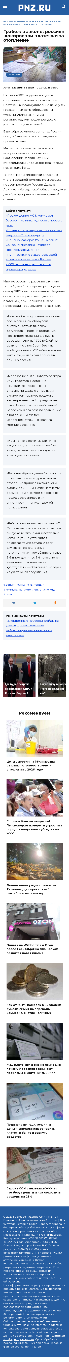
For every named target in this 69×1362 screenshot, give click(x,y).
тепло (10, 594)
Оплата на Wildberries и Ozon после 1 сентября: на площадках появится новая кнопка (32, 949)
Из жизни (19, 21)
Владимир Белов (23, 87)
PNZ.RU (7, 21)
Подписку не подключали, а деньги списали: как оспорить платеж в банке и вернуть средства (31, 1130)
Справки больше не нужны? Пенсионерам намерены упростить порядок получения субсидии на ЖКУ (34, 827)
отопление (33, 589)
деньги (10, 584)
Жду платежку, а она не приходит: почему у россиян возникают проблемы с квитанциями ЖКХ (34, 1069)
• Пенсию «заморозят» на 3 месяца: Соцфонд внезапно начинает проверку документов (32, 244)
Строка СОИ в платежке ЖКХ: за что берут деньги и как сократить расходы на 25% (34, 1192)
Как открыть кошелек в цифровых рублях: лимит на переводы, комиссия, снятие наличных (34, 1009)
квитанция (36, 584)
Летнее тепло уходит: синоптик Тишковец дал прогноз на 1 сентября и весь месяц (32, 889)
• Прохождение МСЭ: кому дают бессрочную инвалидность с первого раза (34, 220)
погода (50, 589)
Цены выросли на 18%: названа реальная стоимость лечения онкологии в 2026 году (31, 765)
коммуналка (14, 589)
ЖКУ (22, 584)
